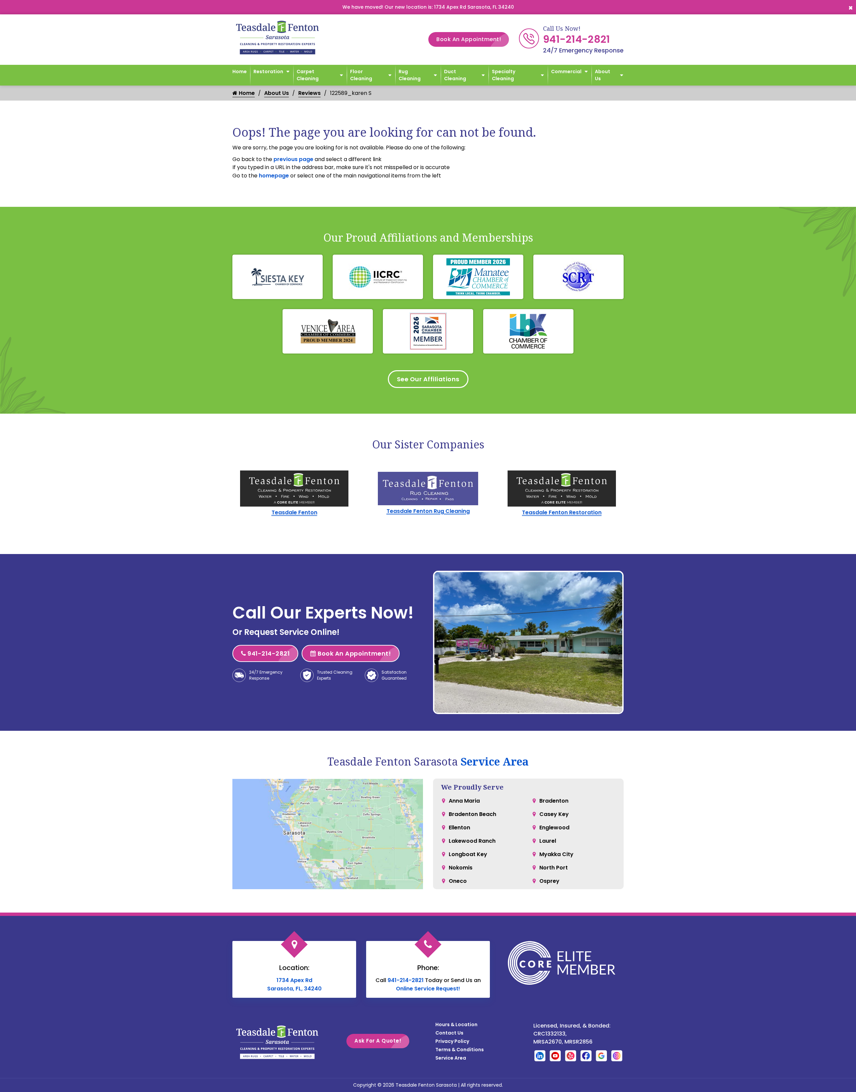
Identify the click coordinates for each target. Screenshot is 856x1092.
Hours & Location (456, 1024)
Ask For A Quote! (377, 1040)
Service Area (494, 761)
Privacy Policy (452, 1041)
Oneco (458, 881)
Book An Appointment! (468, 39)
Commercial (566, 71)
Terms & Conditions (459, 1049)
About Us (602, 75)
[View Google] (601, 1055)
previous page (293, 159)
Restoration (268, 71)
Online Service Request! (428, 988)
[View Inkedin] (539, 1055)
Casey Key (554, 814)
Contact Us (449, 1033)
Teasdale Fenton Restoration (562, 512)
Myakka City (556, 854)
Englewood (554, 827)
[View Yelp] (570, 1055)
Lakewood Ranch (472, 841)
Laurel (547, 841)
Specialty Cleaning (503, 75)
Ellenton (459, 827)
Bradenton (553, 801)
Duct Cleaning (455, 75)
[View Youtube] (555, 1055)
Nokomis (460, 867)
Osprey (549, 881)
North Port (553, 867)
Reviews (309, 93)
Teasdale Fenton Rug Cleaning (428, 511)
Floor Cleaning (361, 75)
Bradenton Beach (472, 814)
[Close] (851, 7)
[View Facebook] (586, 1055)
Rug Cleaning (410, 75)
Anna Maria (464, 801)
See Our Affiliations (428, 379)
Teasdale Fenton (294, 512)
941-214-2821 (576, 39)
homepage (274, 175)
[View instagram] (616, 1055)
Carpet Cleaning (308, 75)
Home (239, 71)
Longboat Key (468, 854)
